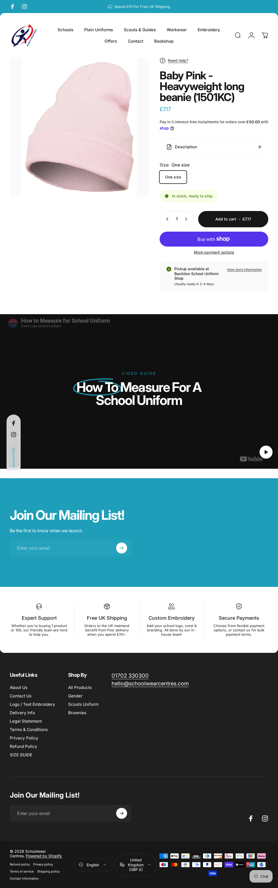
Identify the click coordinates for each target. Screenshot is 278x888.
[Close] (257, 815)
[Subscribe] (246, 844)
